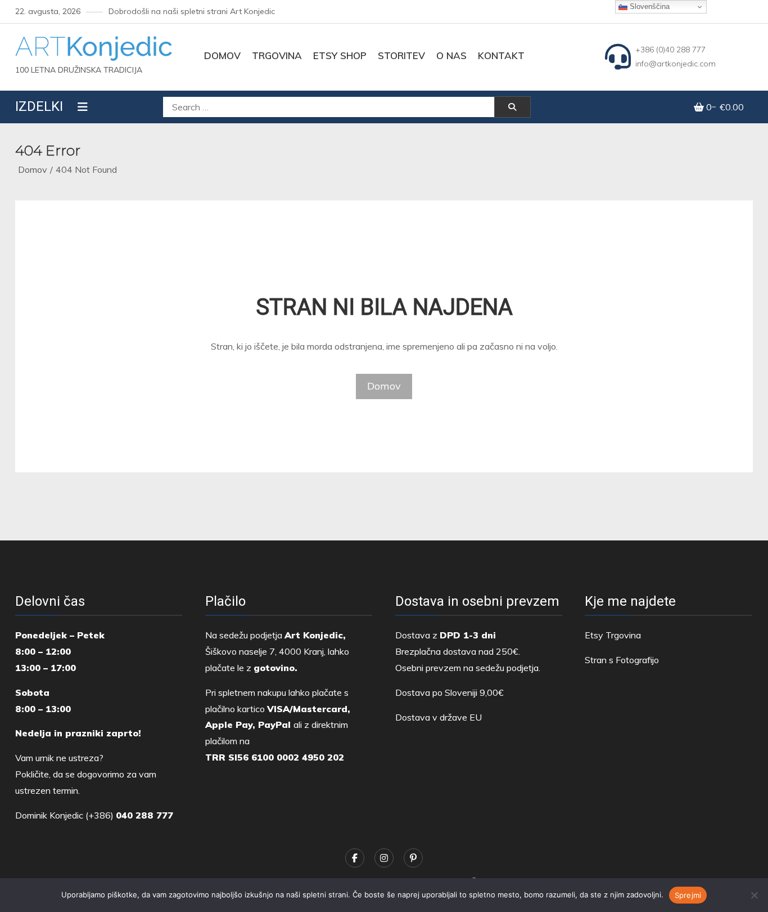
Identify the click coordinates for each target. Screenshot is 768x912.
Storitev (401, 55)
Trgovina (277, 55)
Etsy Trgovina (613, 635)
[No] (754, 895)
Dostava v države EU (438, 717)
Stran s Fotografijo (622, 659)
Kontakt (501, 55)
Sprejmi (688, 895)
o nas (451, 55)
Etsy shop (340, 55)
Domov (222, 55)
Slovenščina (648, 6)
